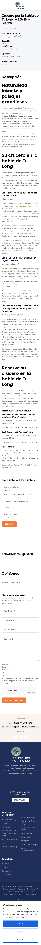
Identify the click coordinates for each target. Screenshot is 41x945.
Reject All (20, 939)
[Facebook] (15, 736)
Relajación (14, 49)
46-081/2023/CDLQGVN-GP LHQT (27, 894)
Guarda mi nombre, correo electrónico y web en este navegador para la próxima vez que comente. (20, 680)
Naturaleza (6, 49)
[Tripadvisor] (26, 736)
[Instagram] (20, 736)
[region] (20, 923)
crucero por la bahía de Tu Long (21, 108)
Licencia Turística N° (9, 894)
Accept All (20, 924)
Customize (20, 931)
